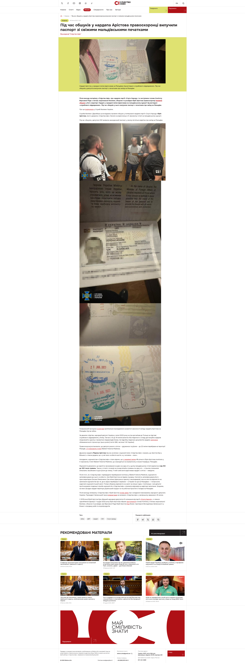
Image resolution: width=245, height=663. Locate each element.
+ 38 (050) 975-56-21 (123, 660)
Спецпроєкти (98, 10)
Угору (170, 652)
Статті (71, 10)
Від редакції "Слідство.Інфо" (70, 34)
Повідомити (154, 8)
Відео (78, 10)
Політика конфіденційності (105, 660)
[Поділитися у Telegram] (143, 520)
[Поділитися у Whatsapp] (153, 520)
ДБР (88, 519)
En (177, 3)
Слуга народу (111, 519)
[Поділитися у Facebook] (138, 520)
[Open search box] (183, 3)
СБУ (102, 519)
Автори (118, 10)
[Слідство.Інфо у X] (62, 3)
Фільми (87, 10)
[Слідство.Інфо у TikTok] (92, 3)
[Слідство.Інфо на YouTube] (74, 3)
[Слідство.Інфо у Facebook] (68, 3)
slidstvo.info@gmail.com (123, 653)
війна (82, 519)
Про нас (109, 10)
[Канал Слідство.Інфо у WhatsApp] (86, 3)
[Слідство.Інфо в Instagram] (80, 3)
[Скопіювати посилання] (158, 520)
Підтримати (172, 8)
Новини (63, 10)
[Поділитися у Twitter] (148, 520)
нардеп (95, 519)
